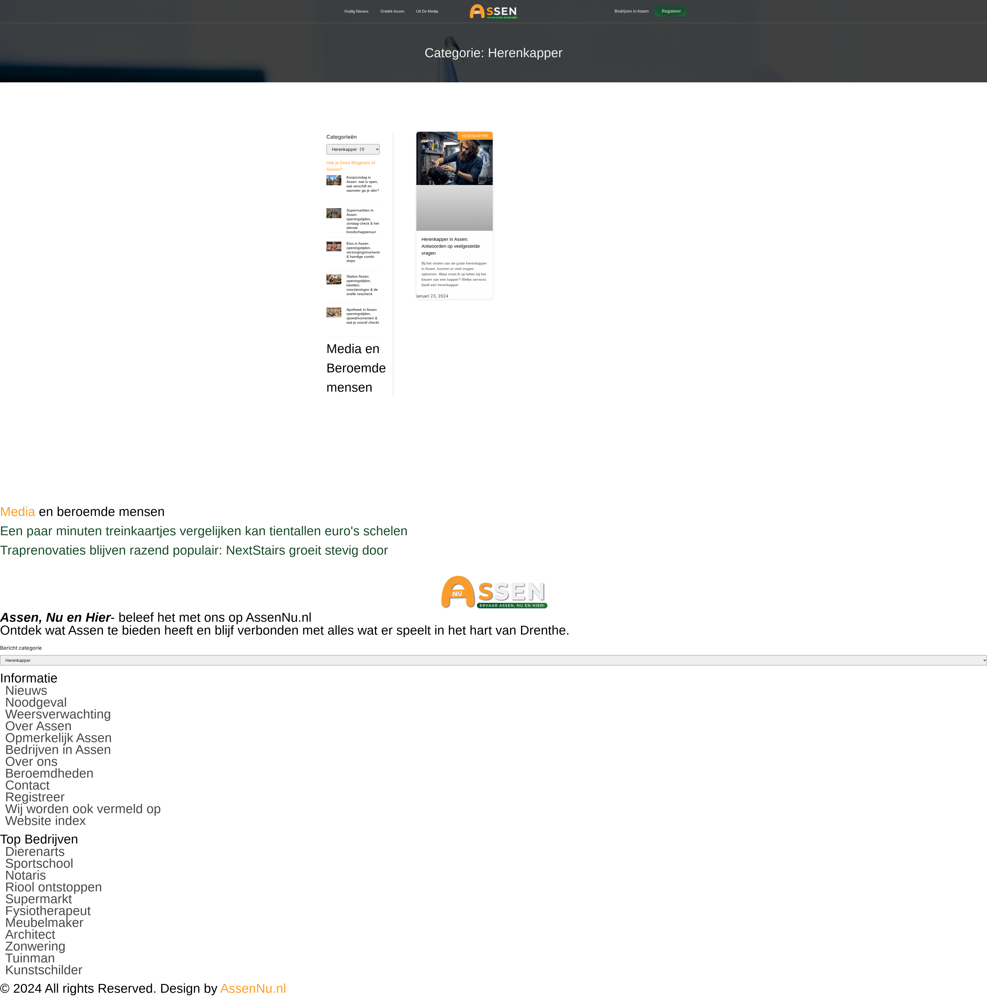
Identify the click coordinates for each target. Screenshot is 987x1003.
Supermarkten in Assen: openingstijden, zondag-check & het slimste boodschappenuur (362, 221)
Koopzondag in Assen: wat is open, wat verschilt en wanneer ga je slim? (362, 183)
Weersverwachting (58, 714)
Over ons (31, 761)
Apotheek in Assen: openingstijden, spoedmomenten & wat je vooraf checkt (362, 315)
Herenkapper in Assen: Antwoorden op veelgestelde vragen (451, 246)
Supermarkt (38, 899)
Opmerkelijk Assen (58, 738)
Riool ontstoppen (53, 887)
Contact (27, 785)
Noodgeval (36, 702)
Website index (45, 820)
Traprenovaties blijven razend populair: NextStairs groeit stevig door (194, 550)
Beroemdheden (49, 773)
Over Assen (38, 726)
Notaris (25, 875)
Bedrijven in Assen (58, 749)
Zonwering (35, 946)
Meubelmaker (44, 922)
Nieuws (26, 690)
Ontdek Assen (392, 11)
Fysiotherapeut (48, 911)
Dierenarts (35, 851)
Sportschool (39, 863)
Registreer (35, 797)
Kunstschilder (44, 970)
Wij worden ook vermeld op (83, 809)
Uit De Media (427, 11)
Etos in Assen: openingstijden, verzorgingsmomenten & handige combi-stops (364, 252)
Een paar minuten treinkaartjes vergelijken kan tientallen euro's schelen (204, 531)
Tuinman (30, 958)
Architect (30, 934)
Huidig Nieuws (356, 11)
